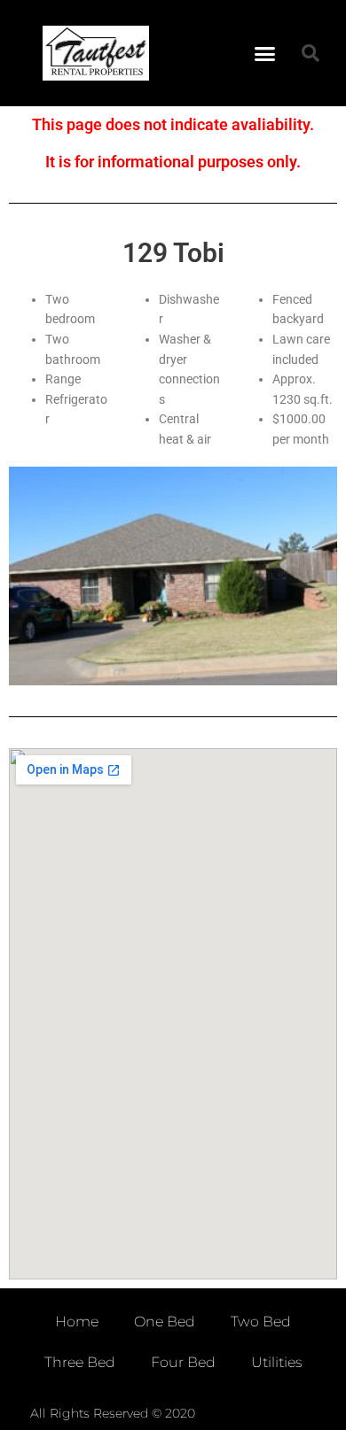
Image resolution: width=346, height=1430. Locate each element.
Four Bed (183, 1362)
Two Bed (261, 1321)
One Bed (164, 1321)
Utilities (277, 1362)
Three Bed (79, 1362)
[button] (265, 53)
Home (76, 1321)
